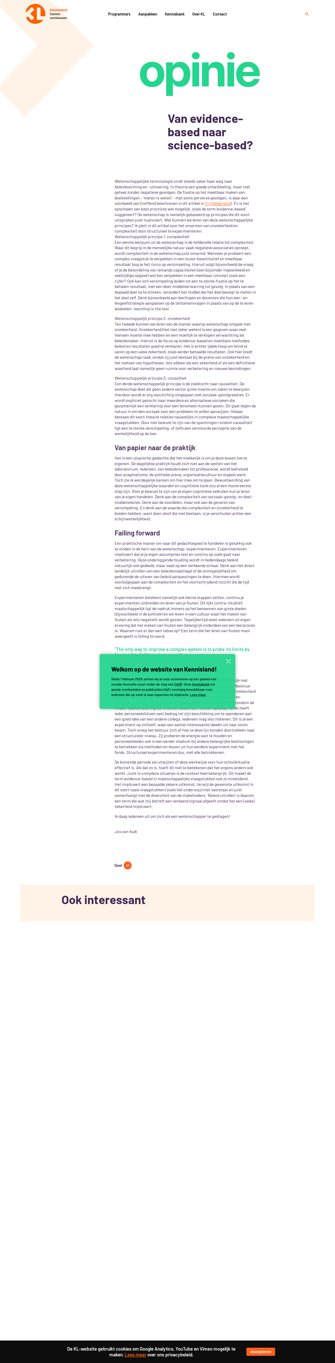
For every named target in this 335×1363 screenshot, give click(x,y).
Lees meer (198, 694)
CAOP (178, 684)
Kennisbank (201, 684)
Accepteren (260, 1352)
